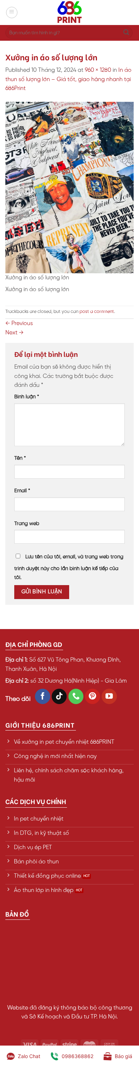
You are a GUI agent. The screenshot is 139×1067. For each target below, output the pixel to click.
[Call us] (76, 696)
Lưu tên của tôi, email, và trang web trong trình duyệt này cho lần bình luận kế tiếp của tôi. (68, 567)
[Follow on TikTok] (59, 696)
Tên (20, 458)
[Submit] (126, 33)
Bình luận (26, 397)
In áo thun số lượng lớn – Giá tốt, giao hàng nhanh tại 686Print (68, 79)
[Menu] (11, 12)
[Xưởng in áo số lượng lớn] (69, 187)
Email (22, 491)
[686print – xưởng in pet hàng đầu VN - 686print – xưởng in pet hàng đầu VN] (69, 12)
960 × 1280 (98, 70)
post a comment (96, 311)
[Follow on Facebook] (42, 696)
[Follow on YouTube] (109, 696)
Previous (19, 323)
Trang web (26, 524)
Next (14, 333)
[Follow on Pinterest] (92, 696)
